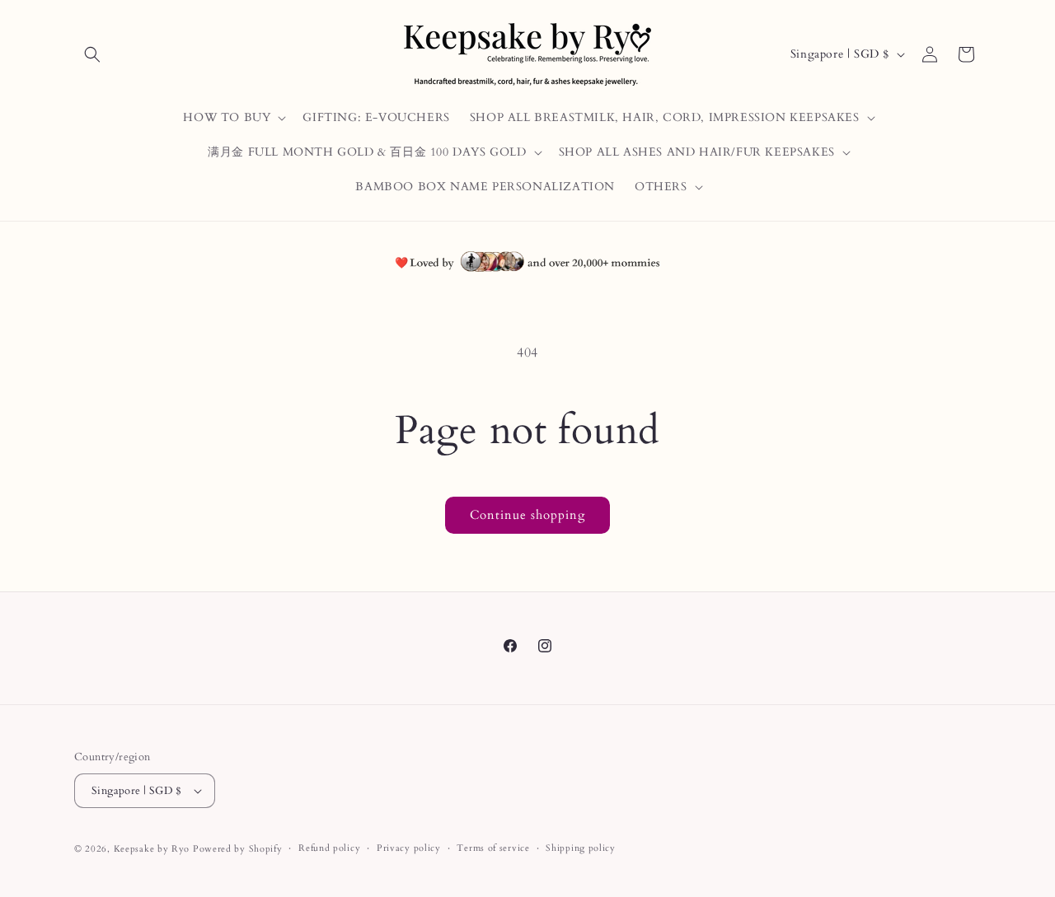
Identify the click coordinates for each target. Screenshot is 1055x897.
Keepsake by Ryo (152, 849)
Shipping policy (581, 848)
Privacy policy (409, 848)
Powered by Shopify (238, 849)
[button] (92, 54)
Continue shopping (527, 515)
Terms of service (493, 848)
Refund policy (329, 848)
